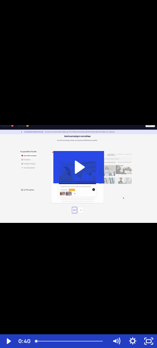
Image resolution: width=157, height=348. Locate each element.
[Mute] (116, 341)
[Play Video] (8, 341)
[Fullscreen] (149, 341)
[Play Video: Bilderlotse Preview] (78, 167)
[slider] (70, 341)
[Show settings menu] (133, 341)
